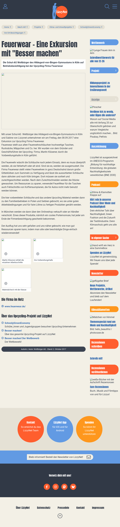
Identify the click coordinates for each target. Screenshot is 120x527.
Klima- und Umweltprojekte (61, 27)
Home (6, 27)
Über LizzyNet (23, 508)
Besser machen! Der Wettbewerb (22, 338)
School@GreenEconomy (90, 27)
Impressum (98, 508)
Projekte (37, 27)
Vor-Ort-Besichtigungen (13, 33)
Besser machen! (13, 330)
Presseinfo (63, 508)
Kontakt (80, 508)
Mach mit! (22, 27)
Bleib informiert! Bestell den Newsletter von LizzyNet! (56, 457)
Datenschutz (43, 508)
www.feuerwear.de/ (15, 306)
